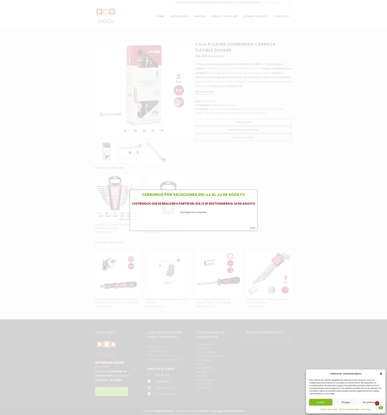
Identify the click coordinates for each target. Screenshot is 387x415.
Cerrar (252, 228)
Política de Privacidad (349, 409)
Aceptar (321, 402)
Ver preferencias (371, 402)
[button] (380, 373)
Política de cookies (329, 409)
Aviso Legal (366, 409)
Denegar (345, 402)
